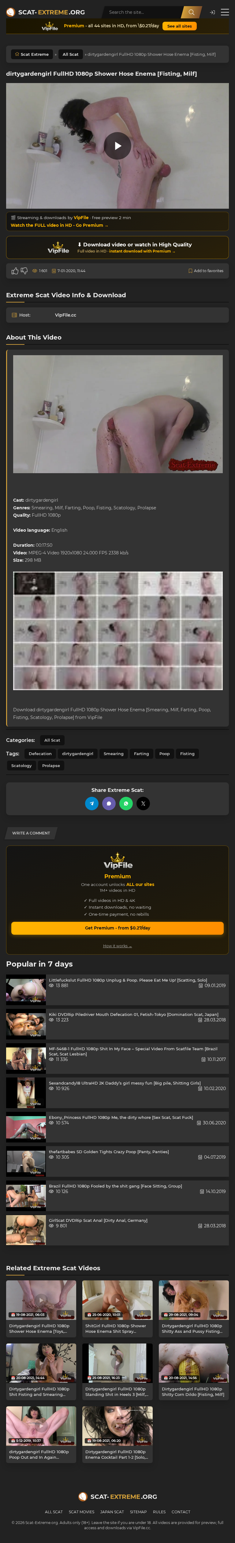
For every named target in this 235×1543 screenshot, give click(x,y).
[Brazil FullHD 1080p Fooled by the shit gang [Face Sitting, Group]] (26, 1195)
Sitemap (138, 1512)
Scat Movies (81, 1512)
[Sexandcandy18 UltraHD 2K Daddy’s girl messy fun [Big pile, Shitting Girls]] (26, 1092)
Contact (181, 1512)
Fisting (187, 753)
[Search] (191, 12)
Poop (164, 753)
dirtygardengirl (77, 753)
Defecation (40, 753)
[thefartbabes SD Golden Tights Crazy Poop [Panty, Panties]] (26, 1161)
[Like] (15, 271)
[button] (212, 12)
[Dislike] (24, 271)
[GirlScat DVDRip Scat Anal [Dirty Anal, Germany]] (26, 1230)
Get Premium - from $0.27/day (117, 927)
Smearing (114, 753)
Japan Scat (112, 1512)
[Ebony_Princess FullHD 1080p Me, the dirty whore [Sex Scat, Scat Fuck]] (26, 1127)
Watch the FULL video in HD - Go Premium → (60, 225)
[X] (143, 803)
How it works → (117, 946)
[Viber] (109, 803)
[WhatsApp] (126, 803)
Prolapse (51, 765)
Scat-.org (51, 12)
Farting (141, 753)
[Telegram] (92, 803)
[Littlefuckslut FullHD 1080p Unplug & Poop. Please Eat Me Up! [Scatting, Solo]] (26, 990)
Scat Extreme (35, 54)
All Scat (71, 54)
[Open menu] (225, 12)
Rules (159, 1512)
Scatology (21, 765)
